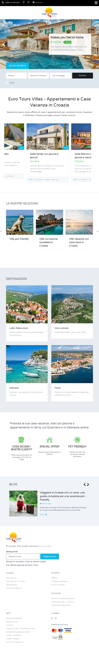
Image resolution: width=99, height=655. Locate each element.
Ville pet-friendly (19, 239)
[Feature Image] (23, 503)
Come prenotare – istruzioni (62, 602)
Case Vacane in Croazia (15, 581)
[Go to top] (92, 648)
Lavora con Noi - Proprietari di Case (20, 628)
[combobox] (38, 75)
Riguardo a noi (12, 622)
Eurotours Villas (45, 546)
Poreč (58, 388)
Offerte (54, 578)
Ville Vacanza (11, 578)
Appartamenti (11, 585)
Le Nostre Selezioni (13, 588)
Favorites (39, 2)
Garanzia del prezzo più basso (18, 632)
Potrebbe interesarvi (59, 581)
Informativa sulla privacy (61, 605)
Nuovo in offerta (58, 585)
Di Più (42, 514)
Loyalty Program (13, 639)
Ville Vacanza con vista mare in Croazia (79, 242)
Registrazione (49, 556)
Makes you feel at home (67, 37)
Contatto (10, 625)
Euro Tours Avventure (14, 642)
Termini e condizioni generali (62, 598)
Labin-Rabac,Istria (18, 328)
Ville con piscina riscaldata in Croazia (48, 242)
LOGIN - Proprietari (14, 635)
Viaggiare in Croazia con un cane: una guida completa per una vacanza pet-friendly (62, 496)
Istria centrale (61, 328)
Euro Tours (46, 504)
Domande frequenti (14, 618)
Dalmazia (14, 388)
